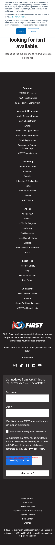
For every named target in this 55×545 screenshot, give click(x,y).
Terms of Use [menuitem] (28, 502)
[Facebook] (27, 366)
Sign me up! (27, 473)
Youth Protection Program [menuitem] (27, 135)
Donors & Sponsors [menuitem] (27, 166)
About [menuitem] (27, 214)
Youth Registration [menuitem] (27, 140)
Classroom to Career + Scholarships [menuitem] (28, 146)
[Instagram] (15, 366)
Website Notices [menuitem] (27, 507)
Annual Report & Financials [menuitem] (27, 247)
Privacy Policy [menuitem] (27, 498)
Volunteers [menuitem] (27, 171)
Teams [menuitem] (27, 186)
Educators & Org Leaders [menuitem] (27, 181)
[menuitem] (27, 223)
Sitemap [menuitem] (27, 523)
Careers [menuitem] (27, 243)
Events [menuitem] (28, 126)
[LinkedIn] (33, 366)
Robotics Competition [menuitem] (27, 103)
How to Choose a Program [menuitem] (27, 116)
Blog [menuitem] (27, 270)
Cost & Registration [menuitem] (27, 121)
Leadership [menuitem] (27, 228)
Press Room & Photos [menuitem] (27, 238)
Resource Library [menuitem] (27, 266)
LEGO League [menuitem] (27, 93)
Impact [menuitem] (27, 218)
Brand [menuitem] (27, 252)
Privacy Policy (17, 17)
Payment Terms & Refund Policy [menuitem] (27, 510)
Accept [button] (21, 31)
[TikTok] (21, 366)
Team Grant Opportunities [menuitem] (27, 131)
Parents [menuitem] (27, 176)
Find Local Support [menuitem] (27, 275)
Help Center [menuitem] (27, 280)
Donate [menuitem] (27, 298)
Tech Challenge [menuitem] (27, 98)
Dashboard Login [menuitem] (27, 308)
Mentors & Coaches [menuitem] (27, 191)
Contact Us (27, 357)
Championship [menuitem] (27, 153)
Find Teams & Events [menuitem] (27, 294)
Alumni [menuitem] (27, 195)
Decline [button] (33, 31)
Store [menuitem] (27, 200)
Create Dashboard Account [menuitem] (28, 303)
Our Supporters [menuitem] (27, 233)
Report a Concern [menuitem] (27, 515)
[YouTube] (40, 366)
